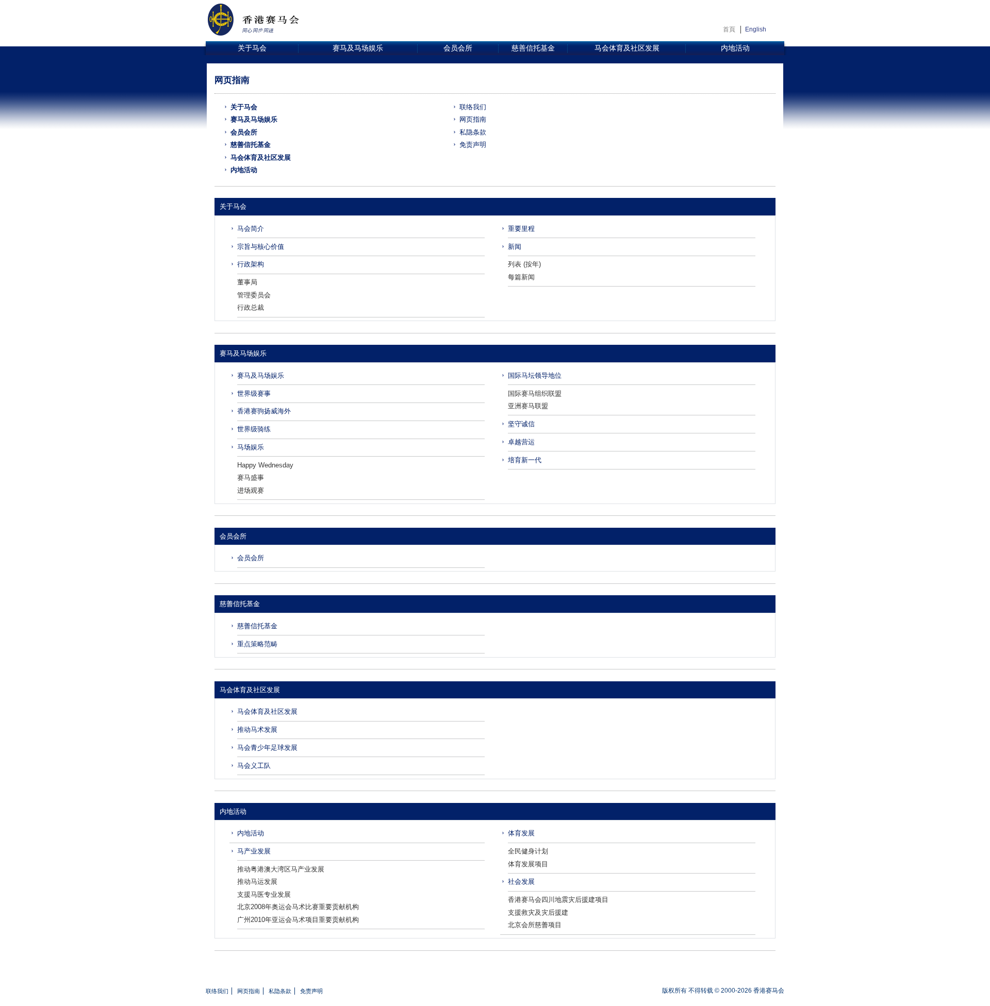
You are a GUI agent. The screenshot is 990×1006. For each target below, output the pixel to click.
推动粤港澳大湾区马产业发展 (280, 869)
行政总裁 (250, 307)
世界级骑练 (254, 429)
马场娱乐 (250, 447)
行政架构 (250, 264)
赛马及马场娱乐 (358, 48)
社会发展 (521, 881)
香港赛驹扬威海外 (264, 411)
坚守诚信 (521, 424)
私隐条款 (472, 132)
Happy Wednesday (265, 465)
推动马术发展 (257, 729)
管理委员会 (254, 295)
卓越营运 (521, 442)
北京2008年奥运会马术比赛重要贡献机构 (298, 907)
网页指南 (472, 119)
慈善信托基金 (533, 48)
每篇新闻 (521, 277)
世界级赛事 (254, 393)
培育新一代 (524, 460)
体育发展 (521, 833)
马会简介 (250, 228)
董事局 (247, 282)
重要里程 (521, 228)
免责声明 (472, 144)
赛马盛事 (250, 477)
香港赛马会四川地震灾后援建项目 (558, 899)
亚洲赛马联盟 (528, 406)
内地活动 (735, 48)
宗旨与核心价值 (260, 246)
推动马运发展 (257, 881)
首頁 (729, 29)
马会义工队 (254, 765)
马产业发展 (254, 851)
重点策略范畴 (257, 644)
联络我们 (472, 107)
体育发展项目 (528, 864)
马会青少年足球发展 (267, 747)
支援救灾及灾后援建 (538, 912)
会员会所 (457, 48)
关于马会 (252, 48)
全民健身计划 (528, 851)
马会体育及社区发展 (627, 48)
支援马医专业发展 (264, 894)
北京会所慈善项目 (535, 925)
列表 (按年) (524, 264)
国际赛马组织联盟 (535, 393)
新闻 (514, 246)
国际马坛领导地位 (535, 375)
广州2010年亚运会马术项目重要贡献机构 (298, 920)
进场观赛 (250, 490)
